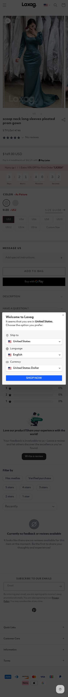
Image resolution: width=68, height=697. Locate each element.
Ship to (14, 335)
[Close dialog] (63, 315)
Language (16, 348)
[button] (34, 341)
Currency (15, 362)
